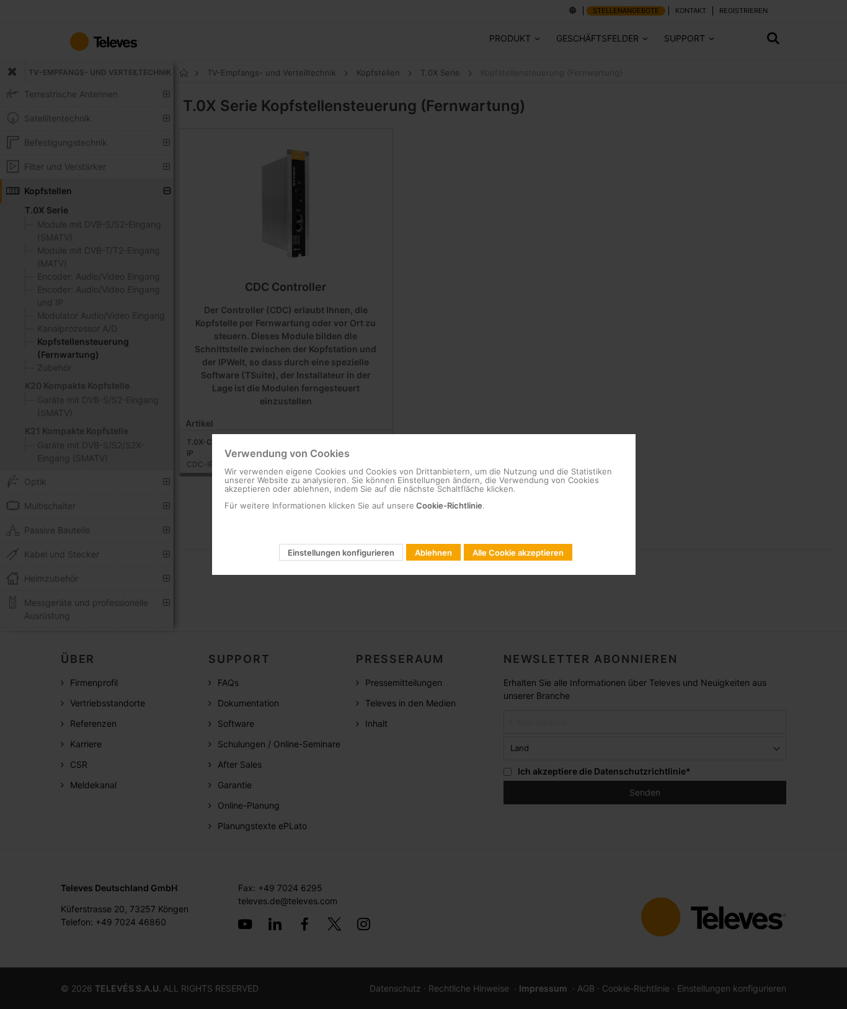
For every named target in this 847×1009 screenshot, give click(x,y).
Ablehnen (433, 553)
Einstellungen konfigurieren (341, 553)
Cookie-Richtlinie (448, 505)
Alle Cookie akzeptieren (518, 553)
